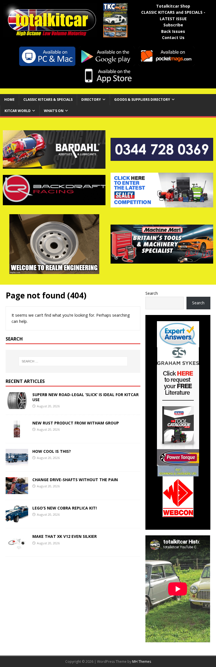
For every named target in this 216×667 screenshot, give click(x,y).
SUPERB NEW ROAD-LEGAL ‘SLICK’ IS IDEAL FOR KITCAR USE (85, 397)
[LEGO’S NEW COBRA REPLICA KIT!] (17, 519)
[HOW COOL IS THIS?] (17, 462)
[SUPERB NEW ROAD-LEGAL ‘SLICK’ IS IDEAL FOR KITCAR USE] (17, 405)
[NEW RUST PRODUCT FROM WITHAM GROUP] (17, 434)
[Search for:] (73, 361)
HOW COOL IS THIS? (51, 451)
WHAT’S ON (54, 110)
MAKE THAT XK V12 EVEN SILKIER (64, 536)
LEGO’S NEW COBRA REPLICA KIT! (64, 508)
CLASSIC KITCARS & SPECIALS (48, 99)
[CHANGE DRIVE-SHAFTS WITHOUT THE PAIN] (17, 491)
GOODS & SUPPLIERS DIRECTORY (142, 99)
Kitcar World (17, 110)
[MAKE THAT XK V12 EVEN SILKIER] (17, 547)
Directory (91, 99)
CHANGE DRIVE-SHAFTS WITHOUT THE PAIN (75, 479)
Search (151, 293)
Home (9, 99)
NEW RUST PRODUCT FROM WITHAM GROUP (75, 423)
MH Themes (141, 661)
